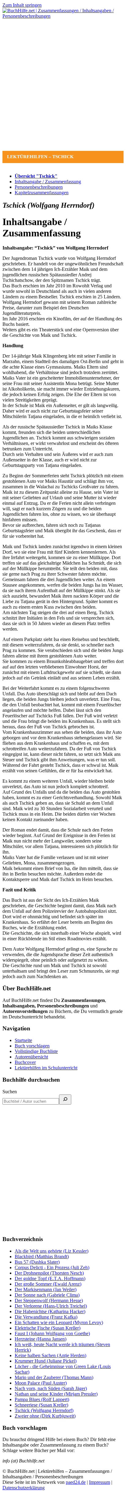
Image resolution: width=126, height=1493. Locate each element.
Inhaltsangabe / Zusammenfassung (48, 181)
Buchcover (25, 1062)
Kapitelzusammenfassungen (42, 192)
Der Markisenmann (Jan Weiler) (45, 1289)
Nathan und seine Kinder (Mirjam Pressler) (56, 1394)
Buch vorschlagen (32, 1045)
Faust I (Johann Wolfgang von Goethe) (52, 1333)
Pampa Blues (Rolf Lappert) (42, 1399)
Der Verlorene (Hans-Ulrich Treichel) (51, 1306)
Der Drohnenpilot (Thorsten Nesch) (49, 1273)
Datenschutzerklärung (23, 1487)
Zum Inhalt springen (22, 5)
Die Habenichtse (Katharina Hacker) (50, 1311)
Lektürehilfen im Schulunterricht (46, 1067)
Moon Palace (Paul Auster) (41, 1383)
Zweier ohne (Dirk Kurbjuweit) (45, 1415)
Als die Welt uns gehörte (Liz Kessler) (51, 1251)
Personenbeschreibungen (39, 187)
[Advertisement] (63, 85)
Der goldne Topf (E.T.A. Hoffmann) (50, 1278)
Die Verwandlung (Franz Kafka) (46, 1317)
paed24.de (76, 1482)
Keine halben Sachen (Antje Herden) (50, 1355)
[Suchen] (65, 1099)
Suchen (9, 1091)
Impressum (99, 1482)
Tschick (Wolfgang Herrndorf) (44, 1410)
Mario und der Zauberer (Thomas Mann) (54, 1377)
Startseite (23, 1040)
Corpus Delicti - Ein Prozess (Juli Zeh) (52, 1267)
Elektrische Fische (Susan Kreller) (47, 1328)
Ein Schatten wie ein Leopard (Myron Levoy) (59, 1322)
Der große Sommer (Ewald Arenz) (48, 1284)
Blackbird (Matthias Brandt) (42, 1256)
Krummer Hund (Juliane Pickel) (45, 1361)
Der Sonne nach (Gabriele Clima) (47, 1295)
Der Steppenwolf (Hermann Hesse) (49, 1300)
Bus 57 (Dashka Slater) (37, 1262)
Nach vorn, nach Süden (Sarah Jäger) (51, 1388)
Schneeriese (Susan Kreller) (41, 1404)
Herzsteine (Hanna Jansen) (40, 1339)
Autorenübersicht (31, 1056)
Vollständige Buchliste (36, 1051)
